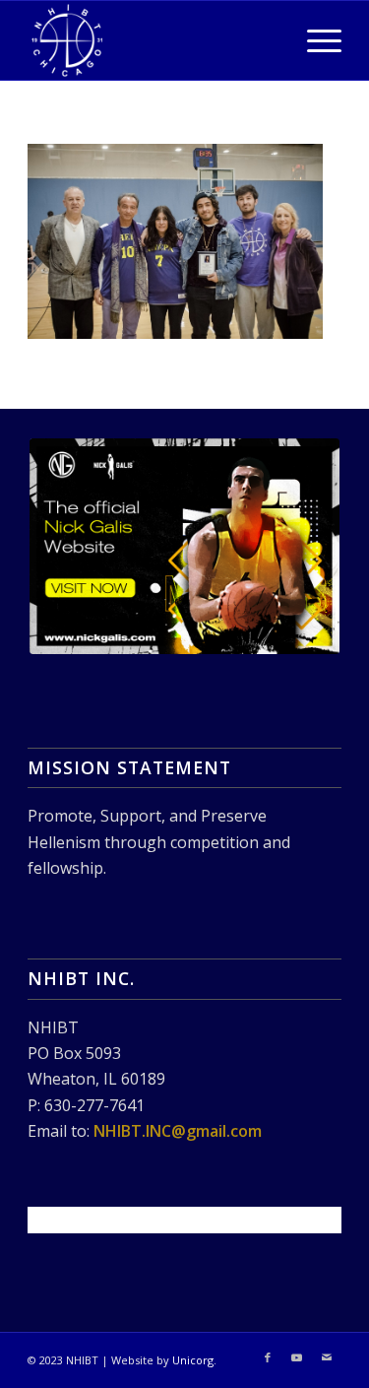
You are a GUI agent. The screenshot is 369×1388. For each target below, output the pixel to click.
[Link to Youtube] (297, 1357)
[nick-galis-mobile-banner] (184, 546)
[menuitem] (314, 40)
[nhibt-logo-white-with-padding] (153, 40)
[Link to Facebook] (267, 1357)
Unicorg (193, 1360)
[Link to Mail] (326, 1357)
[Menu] (314, 40)
